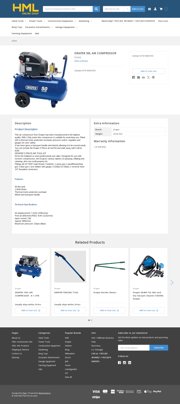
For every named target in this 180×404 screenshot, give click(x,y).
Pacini (67, 365)
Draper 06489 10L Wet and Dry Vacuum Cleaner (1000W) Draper (148, 295)
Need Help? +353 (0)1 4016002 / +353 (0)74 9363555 (128, 20)
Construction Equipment (60, 20)
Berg (67, 349)
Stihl (67, 337)
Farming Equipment (22, 33)
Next (172, 282)
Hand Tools (18, 20)
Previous (8, 282)
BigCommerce (45, 393)
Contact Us (17, 353)
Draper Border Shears (105, 292)
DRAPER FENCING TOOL (66, 292)
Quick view (31, 266)
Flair (24, 393)
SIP (66, 373)
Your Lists (163, 20)
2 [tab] (91, 320)
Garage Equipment (65, 27)
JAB (66, 361)
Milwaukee (70, 353)
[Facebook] (133, 77)
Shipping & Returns (20, 349)
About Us (16, 337)
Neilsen (68, 345)
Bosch (68, 357)
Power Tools (35, 20)
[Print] (143, 77)
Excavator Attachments (37, 27)
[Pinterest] (153, 77)
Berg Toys (17, 27)
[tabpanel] (31, 282)
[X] (148, 77)
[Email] (138, 77)
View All (68, 377)
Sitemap (15, 357)
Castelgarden (71, 369)
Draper (68, 341)
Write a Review (81, 60)
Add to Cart (138, 9)
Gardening (84, 20)
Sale (37, 33)
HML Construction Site (22, 341)
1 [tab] (89, 320)
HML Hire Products (20, 345)
